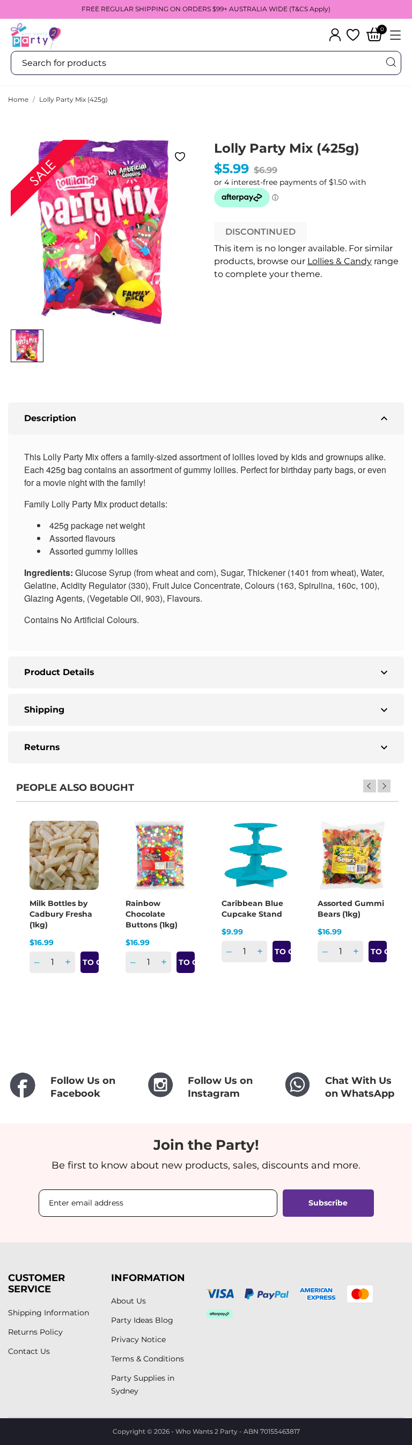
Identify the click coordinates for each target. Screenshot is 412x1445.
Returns (207, 747)
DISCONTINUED (260, 232)
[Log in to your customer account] (335, 34)
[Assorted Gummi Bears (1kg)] (371, 858)
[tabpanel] (103, 232)
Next (384, 786)
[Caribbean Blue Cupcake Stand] (275, 858)
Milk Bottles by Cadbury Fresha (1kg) (61, 914)
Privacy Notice (138, 1339)
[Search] (390, 62)
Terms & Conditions (147, 1359)
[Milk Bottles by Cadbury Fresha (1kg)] (83, 858)
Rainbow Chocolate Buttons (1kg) (152, 914)
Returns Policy (35, 1332)
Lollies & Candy (339, 261)
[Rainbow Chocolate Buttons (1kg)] (179, 858)
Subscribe (328, 1203)
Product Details (207, 672)
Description (207, 418)
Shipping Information (48, 1312)
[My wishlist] (353, 35)
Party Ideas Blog (142, 1320)
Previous (369, 786)
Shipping (207, 709)
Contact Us (29, 1351)
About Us (128, 1301)
